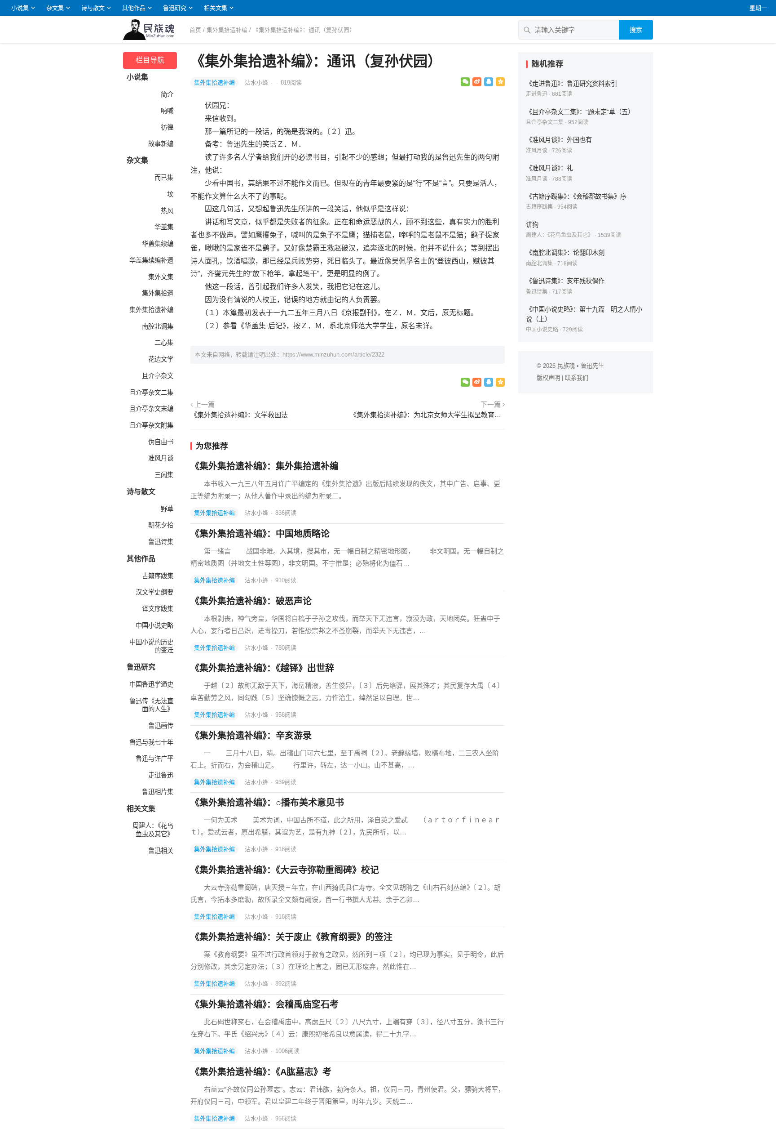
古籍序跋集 (157, 576)
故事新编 (160, 143)
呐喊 (167, 110)
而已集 (163, 177)
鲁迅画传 (160, 725)
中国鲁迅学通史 (151, 684)
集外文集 (160, 277)
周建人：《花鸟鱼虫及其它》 (152, 830)
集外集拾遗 (157, 293)
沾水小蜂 (257, 82)
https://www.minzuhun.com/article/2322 (333, 354)
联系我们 (576, 378)
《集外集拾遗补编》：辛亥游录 (251, 736)
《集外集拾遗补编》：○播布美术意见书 (267, 803)
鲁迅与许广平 (154, 758)
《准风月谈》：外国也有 (559, 139)
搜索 (636, 29)
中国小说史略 (154, 625)
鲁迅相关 (160, 850)
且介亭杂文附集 (151, 425)
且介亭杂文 (157, 375)
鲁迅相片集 (157, 791)
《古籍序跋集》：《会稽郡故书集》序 (576, 196)
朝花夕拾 (160, 525)
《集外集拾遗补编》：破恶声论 (251, 601)
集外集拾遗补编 (227, 30)
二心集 (163, 342)
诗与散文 (93, 7)
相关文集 (215, 7)
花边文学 (160, 359)
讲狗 (532, 224)
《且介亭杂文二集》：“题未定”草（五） (580, 112)
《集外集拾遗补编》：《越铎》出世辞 (262, 668)
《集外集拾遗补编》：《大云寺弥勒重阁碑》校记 (284, 870)
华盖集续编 (157, 243)
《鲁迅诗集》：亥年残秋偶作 (565, 281)
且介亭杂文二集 (151, 392)
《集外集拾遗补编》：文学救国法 (239, 415)
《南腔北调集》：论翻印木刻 (565, 252)
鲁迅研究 (174, 7)
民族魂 (566, 365)
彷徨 (167, 127)
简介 (167, 94)
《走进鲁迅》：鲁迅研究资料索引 (571, 83)
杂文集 (55, 7)
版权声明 (548, 378)
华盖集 (163, 227)
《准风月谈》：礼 (549, 168)
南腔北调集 (157, 326)
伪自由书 (160, 442)
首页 (195, 30)
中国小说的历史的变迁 (151, 646)
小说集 (20, 7)
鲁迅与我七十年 (151, 742)
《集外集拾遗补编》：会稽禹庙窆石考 (264, 1004)
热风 (167, 210)
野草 (167, 509)
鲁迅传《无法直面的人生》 (151, 705)
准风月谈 (160, 458)
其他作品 (134, 7)
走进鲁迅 (160, 775)
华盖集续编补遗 (151, 260)
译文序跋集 (157, 608)
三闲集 (163, 474)
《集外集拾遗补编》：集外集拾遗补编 (264, 466)
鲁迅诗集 (160, 541)
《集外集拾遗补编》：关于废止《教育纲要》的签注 (291, 937)
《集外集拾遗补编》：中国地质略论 (260, 534)
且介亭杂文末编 (151, 408)
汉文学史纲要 (154, 592)
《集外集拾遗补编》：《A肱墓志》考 (260, 1072)
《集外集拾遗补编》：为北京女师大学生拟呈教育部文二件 (427, 415)
